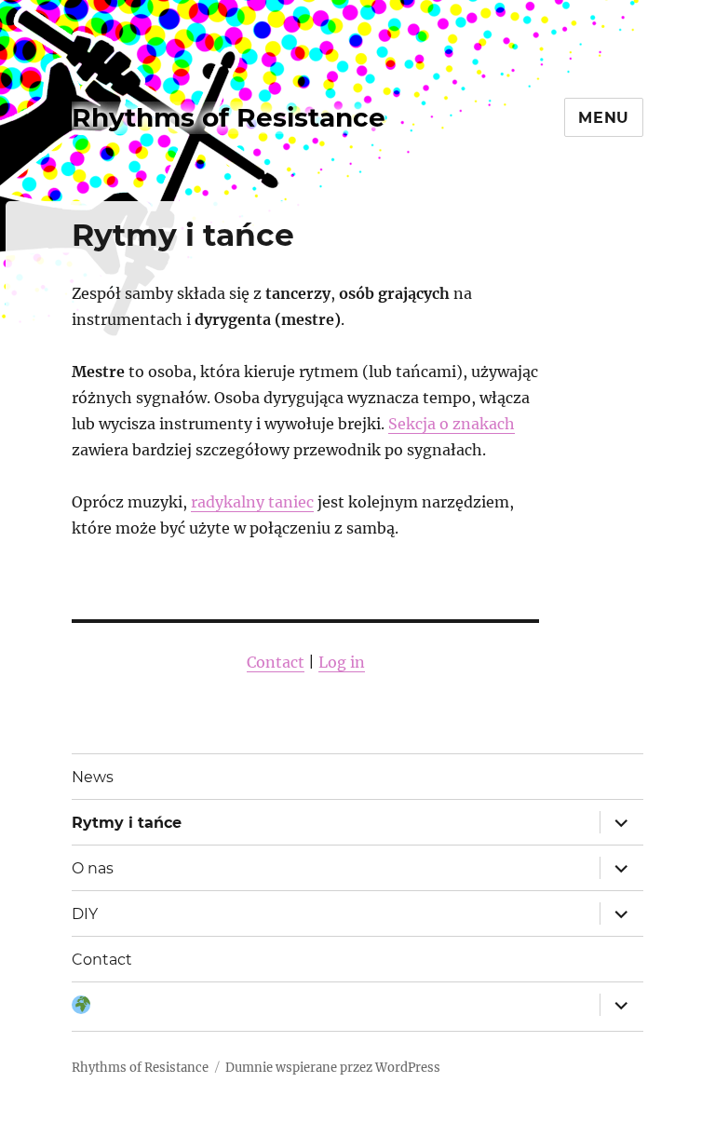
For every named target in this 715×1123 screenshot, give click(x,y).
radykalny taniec (252, 502)
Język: (81, 1006)
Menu (603, 118)
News (93, 777)
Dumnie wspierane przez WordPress (332, 1068)
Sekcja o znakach (451, 423)
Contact (275, 662)
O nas (93, 868)
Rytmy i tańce (127, 823)
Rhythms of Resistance (228, 117)
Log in (341, 662)
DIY (85, 914)
